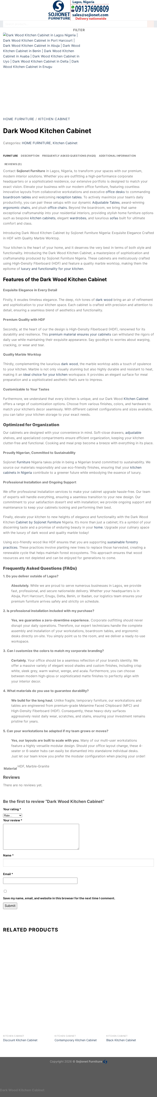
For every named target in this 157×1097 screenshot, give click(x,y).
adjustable (133, 432)
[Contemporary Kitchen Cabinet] (78, 1008)
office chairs (57, 207)
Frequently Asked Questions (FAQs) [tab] (69, 155)
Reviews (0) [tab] (13, 164)
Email (8, 874)
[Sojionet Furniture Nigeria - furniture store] (78, 10)
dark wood (104, 300)
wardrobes (78, 218)
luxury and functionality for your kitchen (52, 269)
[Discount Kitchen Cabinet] (27, 1008)
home (98, 527)
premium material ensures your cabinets (80, 334)
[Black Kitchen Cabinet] (130, 1008)
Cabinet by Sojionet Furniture (38, 522)
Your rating (12, 809)
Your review (12, 820)
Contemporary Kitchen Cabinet (76, 1040)
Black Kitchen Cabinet (121, 1040)
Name (8, 855)
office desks (115, 192)
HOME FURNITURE (18, 119)
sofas (114, 218)
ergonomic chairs (16, 207)
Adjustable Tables (106, 202)
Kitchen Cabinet (54, 119)
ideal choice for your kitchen (45, 374)
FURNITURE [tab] (10, 155)
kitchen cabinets (42, 218)
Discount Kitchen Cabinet (20, 1040)
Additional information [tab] (117, 155)
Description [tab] (30, 155)
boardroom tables (17, 197)
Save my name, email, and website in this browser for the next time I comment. (59, 898)
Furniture (23, 462)
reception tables (69, 197)
